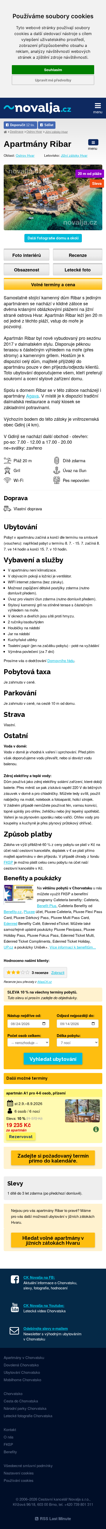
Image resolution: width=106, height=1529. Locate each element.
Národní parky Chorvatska (25, 1408)
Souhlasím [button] (53, 70)
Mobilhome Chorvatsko (22, 1379)
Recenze (78, 255)
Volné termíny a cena (53, 284)
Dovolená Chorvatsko (21, 1364)
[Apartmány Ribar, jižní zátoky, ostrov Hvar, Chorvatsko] (53, 196)
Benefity (10, 1451)
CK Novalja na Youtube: (43, 1305)
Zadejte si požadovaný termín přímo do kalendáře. (53, 1158)
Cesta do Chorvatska (21, 1400)
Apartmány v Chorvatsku (24, 1357)
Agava (32, 395)
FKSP (8, 862)
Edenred (10, 923)
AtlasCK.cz (44, 981)
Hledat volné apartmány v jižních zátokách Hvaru (53, 1240)
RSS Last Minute (55, 1518)
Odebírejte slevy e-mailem (45, 1328)
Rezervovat (21, 1136)
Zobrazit (57, 972)
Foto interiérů (26, 255)
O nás (9, 1436)
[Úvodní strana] (5, 131)
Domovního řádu (60, 660)
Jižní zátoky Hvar (56, 131)
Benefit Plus (46, 905)
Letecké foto (78, 270)
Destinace (16, 131)
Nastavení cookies (19, 1472)
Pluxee (29, 911)
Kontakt (10, 1429)
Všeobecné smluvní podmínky (28, 1465)
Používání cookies (19, 1480)
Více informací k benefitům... (73, 947)
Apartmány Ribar (37, 144)
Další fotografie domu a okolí (53, 238)
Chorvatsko (13, 1393)
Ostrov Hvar (34, 131)
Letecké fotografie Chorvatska (28, 1415)
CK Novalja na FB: (39, 1277)
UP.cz (8, 947)
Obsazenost (26, 270)
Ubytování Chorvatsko (22, 1372)
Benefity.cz (13, 911)
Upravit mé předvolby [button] (53, 80)
